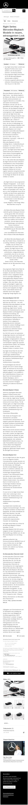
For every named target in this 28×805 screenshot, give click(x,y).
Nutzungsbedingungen (8, 793)
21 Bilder (21, 58)
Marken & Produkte (14, 16)
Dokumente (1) (8, 728)
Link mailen (22, 636)
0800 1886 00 (6, 654)
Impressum (5, 796)
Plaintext (21, 64)
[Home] (5, 4)
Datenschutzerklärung (8, 795)
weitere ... (6, 723)
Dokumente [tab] (15, 21)
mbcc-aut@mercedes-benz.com (10, 655)
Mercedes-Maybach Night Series (14, 55)
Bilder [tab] (9, 21)
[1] (15, 138)
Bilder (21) (6, 679)
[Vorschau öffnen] (14, 46)
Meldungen (6, 16)
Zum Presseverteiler (9, 787)
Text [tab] (5, 21)
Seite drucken (8, 636)
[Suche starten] (13, 10)
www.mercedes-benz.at (10, 664)
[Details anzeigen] (23, 732)
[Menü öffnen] (23, 10)
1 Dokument (8, 59)
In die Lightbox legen (15, 673)
